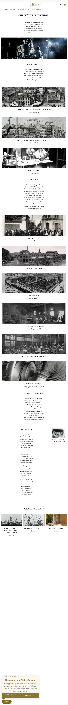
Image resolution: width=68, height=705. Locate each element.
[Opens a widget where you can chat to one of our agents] (7, 702)
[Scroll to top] (62, 699)
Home (3, 9)
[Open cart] (65, 4)
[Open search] (8, 4)
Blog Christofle (10, 9)
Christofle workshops (37, 9)
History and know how (22, 9)
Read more (11, 535)
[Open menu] (3, 4)
